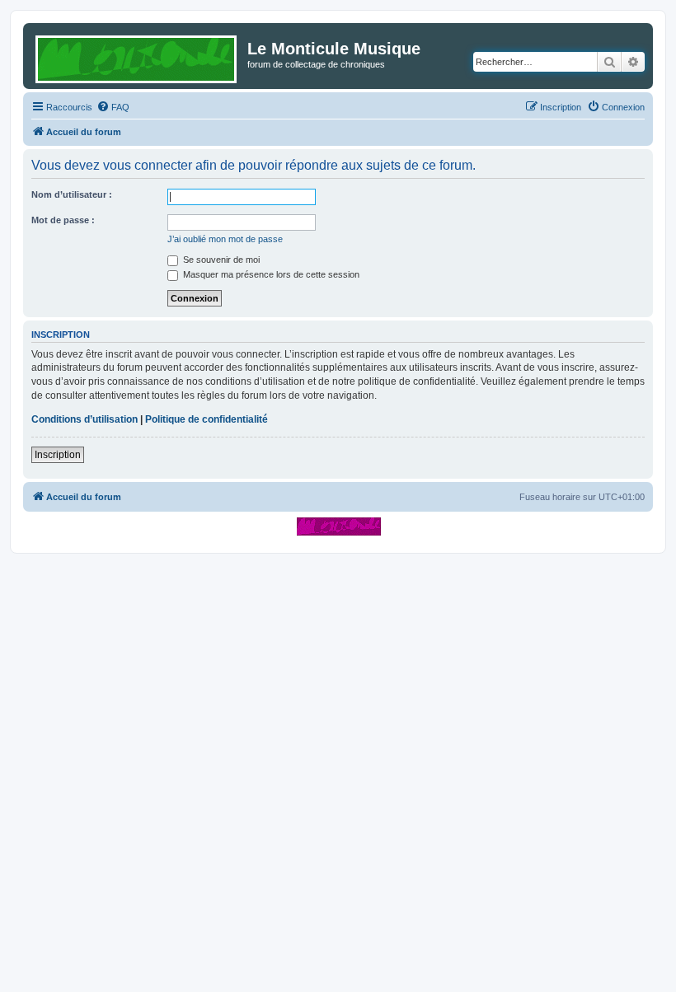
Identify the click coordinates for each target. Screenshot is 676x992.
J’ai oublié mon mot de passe (225, 239)
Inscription (58, 455)
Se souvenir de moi (220, 259)
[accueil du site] (338, 526)
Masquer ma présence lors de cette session (270, 274)
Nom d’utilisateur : (71, 194)
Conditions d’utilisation (84, 419)
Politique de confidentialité (206, 419)
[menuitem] (112, 107)
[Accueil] (137, 56)
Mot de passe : (63, 220)
